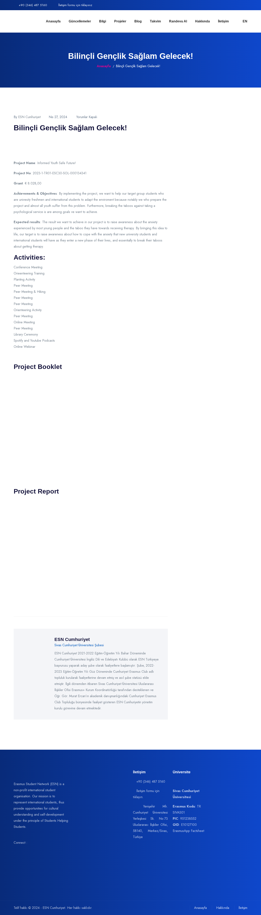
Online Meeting (24, 322)
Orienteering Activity (28, 310)
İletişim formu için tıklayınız (74, 5)
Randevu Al (178, 21)
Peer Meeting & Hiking (29, 291)
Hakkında (202, 21)
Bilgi (102, 21)
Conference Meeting (28, 267)
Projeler (120, 21)
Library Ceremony (26, 334)
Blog (138, 21)
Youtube (35, 340)
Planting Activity (24, 279)
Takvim (155, 21)
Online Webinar (24, 346)
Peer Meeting (23, 285)
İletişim (223, 21)
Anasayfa (53, 21)
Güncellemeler (80, 21)
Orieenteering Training (29, 273)
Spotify (18, 340)
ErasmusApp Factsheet (188, 830)
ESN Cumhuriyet (29, 117)
